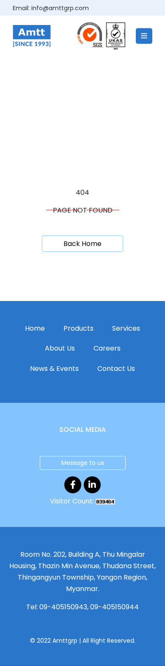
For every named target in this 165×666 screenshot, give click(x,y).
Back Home (82, 244)
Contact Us (116, 368)
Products (78, 328)
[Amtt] (32, 35)
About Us (60, 348)
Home (35, 328)
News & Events (54, 368)
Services (126, 328)
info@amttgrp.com (60, 8)
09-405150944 (114, 607)
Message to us (82, 463)
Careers (107, 348)
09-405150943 (63, 607)
